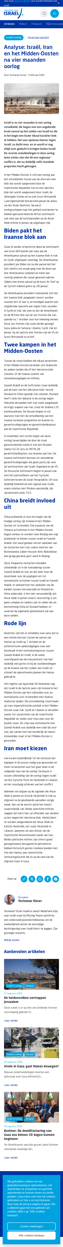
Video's (23, 24)
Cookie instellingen (31, 1226)
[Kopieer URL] (24, 879)
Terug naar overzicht (38, 37)
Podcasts (36, 24)
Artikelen (9, 24)
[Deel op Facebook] (47, 879)
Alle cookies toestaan (31, 1235)
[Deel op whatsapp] (39, 879)
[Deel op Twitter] (32, 879)
